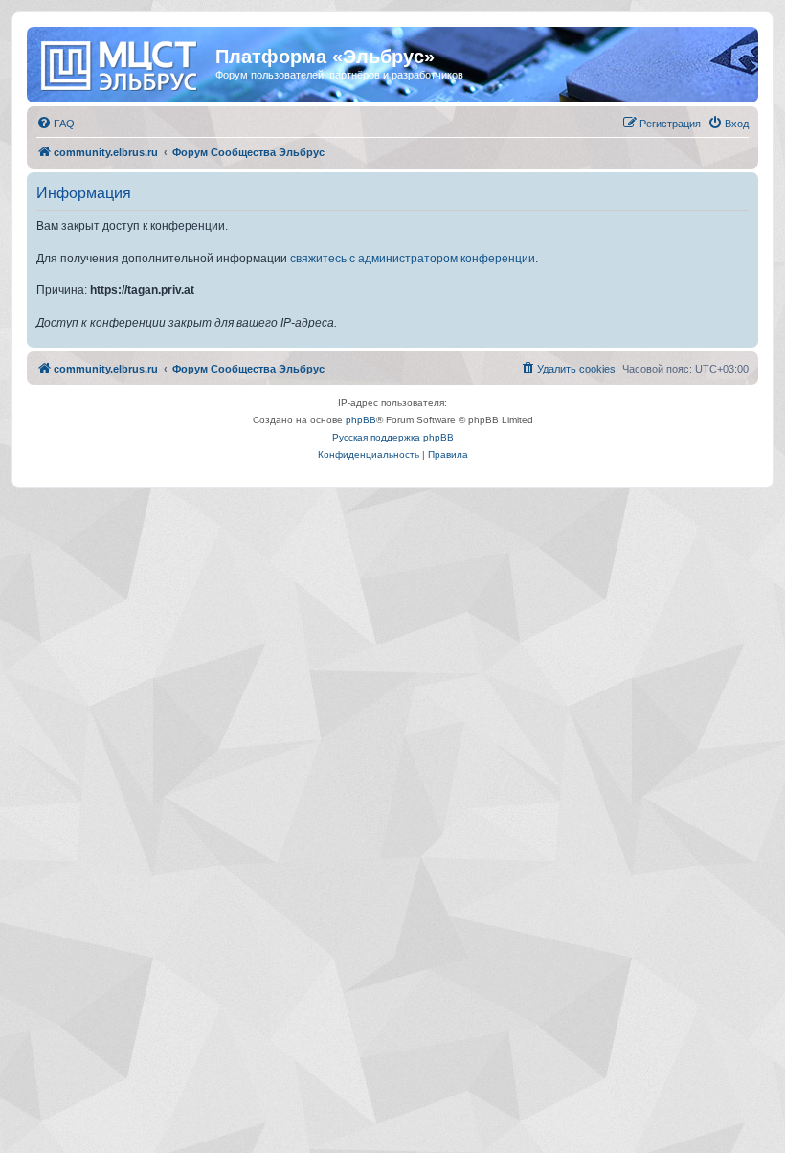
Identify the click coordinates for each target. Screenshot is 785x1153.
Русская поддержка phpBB (393, 437)
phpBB (361, 420)
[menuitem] (55, 123)
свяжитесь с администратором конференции (412, 258)
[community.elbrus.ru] (123, 62)
